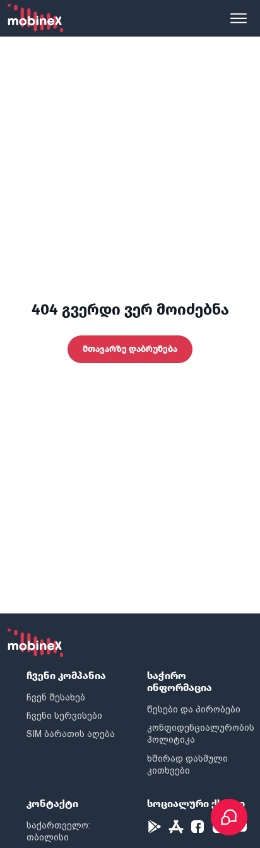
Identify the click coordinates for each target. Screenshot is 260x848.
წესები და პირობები (193, 709)
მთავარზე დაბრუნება (130, 349)
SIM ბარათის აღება (71, 734)
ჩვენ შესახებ (56, 697)
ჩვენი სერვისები (64, 716)
